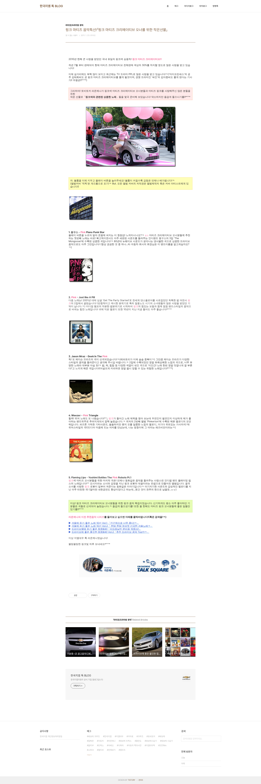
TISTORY (131, 780)
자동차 (101, 741)
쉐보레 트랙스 (125, 741)
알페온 (91, 741)
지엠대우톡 (150, 745)
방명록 (215, 6)
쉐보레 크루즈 (94, 736)
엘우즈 (122, 750)
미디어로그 (188, 6)
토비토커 (151, 736)
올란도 (138, 741)
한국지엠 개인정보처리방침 (51, 736)
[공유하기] (80, 595)
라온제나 (111, 741)
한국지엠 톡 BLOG (51, 6)
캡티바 (101, 750)
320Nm (163, 745)
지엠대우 (119, 736)
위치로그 (203, 6)
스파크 (91, 750)
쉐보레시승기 (151, 741)
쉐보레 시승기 (167, 741)
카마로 (130, 736)
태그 (176, 6)
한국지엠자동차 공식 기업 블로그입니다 (87, 679)
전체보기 (111, 750)
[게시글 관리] (84, 595)
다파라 (121, 745)
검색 (218, 739)
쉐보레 (162, 736)
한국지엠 (107, 736)
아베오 (111, 745)
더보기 (89, 755)
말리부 (91, 745)
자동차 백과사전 (134, 745)
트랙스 (101, 745)
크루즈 (140, 736)
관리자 (141, 780)
